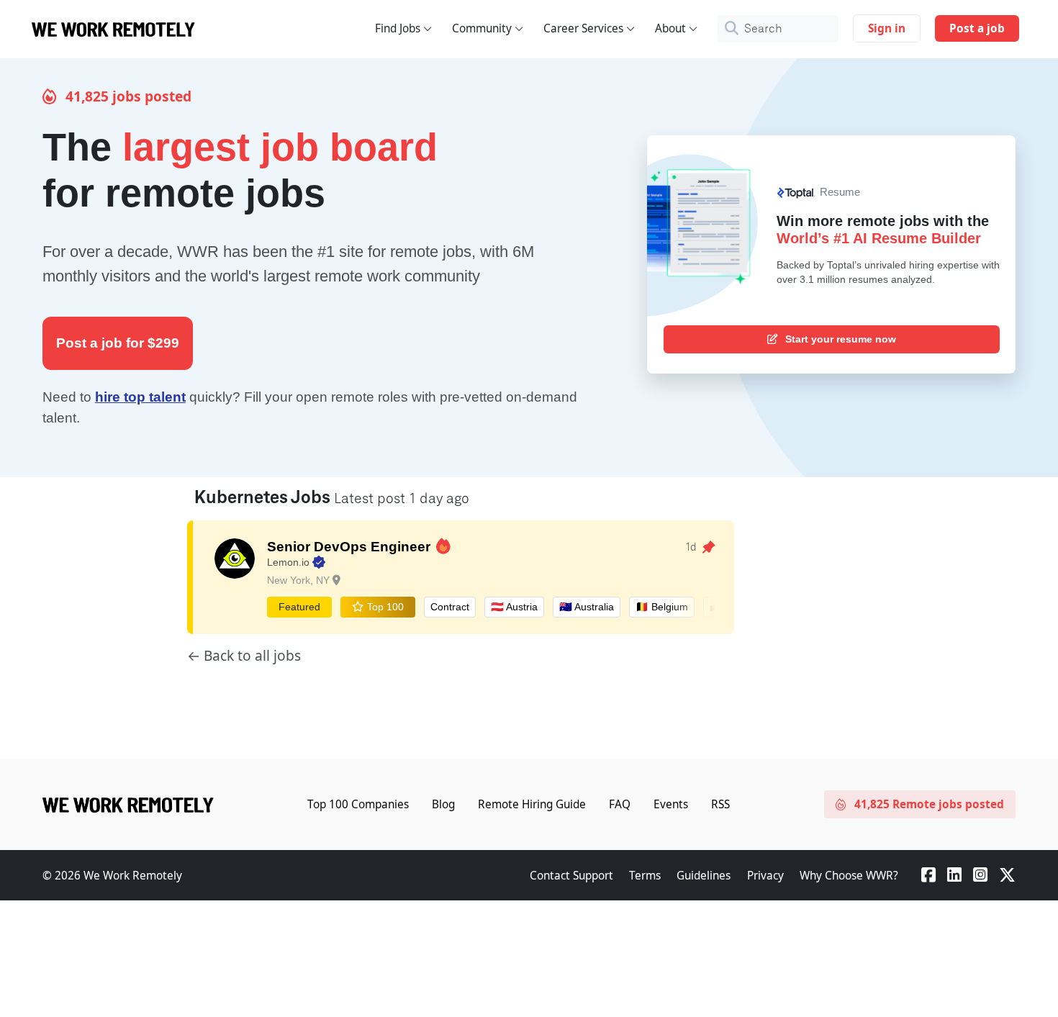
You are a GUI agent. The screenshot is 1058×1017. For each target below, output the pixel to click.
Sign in (886, 28)
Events (671, 804)
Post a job (977, 28)
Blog (443, 804)
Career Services (583, 28)
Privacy (765, 875)
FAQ (619, 804)
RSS (720, 804)
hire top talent (140, 396)
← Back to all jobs (244, 655)
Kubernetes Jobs (264, 498)
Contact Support (571, 875)
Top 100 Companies (358, 804)
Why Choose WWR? (849, 875)
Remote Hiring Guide (532, 804)
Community (482, 28)
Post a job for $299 (117, 343)
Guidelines (704, 875)
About (670, 28)
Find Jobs (397, 28)
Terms (645, 875)
